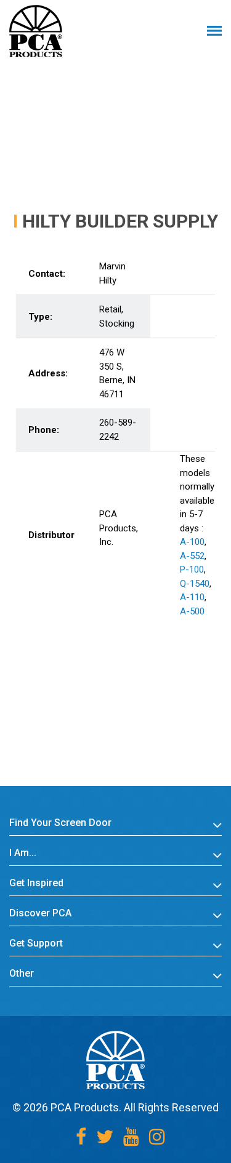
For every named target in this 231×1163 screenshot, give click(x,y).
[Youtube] (131, 1137)
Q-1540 (194, 583)
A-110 (192, 597)
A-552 (192, 556)
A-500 (192, 611)
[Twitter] (104, 1137)
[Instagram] (157, 1137)
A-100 (192, 541)
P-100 (192, 569)
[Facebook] (81, 1137)
